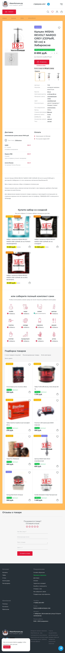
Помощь (5, 604)
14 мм (49, 114)
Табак (4, 575)
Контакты (5, 606)
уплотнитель (51, 107)
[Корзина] (62, 12)
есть (48, 117)
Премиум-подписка (39, 575)
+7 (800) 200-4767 (38, 602)
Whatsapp (8, 198)
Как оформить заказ (39, 591)
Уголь (4, 578)
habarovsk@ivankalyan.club (41, 608)
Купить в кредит (44, 68)
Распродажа (6, 583)
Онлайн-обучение (39, 572)
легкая (49, 121)
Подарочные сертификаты (41, 594)
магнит (49, 119)
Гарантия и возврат (39, 583)
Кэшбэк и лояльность (40, 586)
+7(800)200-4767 (45, 196)
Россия (49, 112)
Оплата (35, 580)
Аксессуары (6, 580)
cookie (20, 642)
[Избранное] (52, 12)
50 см (49, 92)
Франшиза (5, 609)
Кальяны (5, 572)
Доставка (36, 578)
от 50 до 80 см (51, 94)
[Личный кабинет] (57, 12)
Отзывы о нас (37, 589)
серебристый (51, 101)
